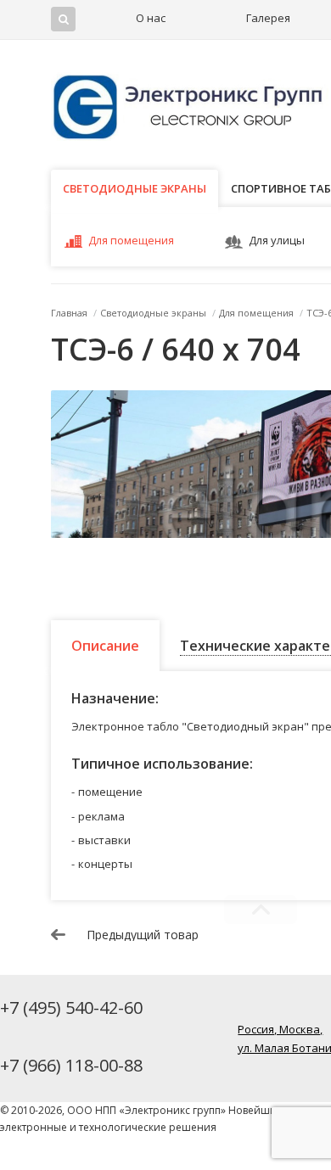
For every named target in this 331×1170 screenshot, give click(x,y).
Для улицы (277, 240)
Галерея (268, 17)
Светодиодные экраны (134, 188)
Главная (69, 312)
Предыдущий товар (143, 935)
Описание (105, 645)
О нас (151, 17)
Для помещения (131, 240)
